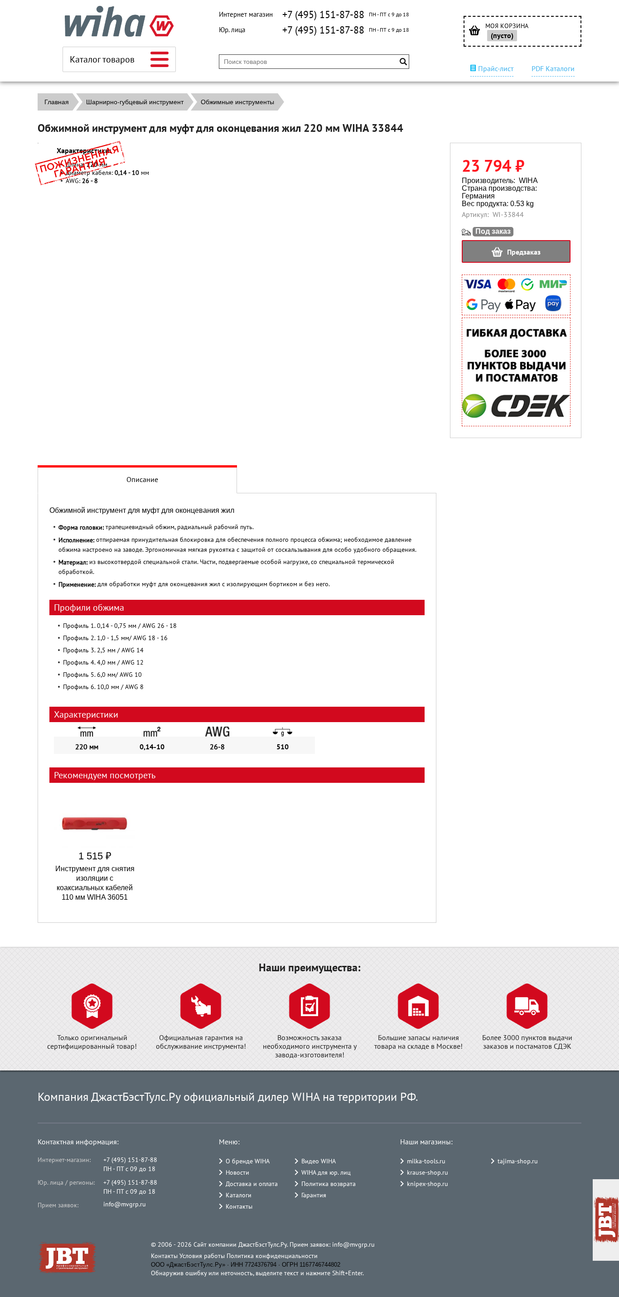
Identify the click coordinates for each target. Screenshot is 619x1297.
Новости (237, 1172)
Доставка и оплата (252, 1184)
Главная (56, 102)
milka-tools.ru (426, 1161)
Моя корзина (506, 26)
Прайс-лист (495, 68)
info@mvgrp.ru (124, 1204)
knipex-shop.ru (427, 1184)
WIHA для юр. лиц (326, 1172)
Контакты (239, 1206)
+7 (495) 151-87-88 (323, 14)
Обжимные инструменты (237, 102)
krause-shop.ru (427, 1172)
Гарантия (313, 1195)
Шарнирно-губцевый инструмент (135, 102)
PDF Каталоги (553, 68)
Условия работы (202, 1256)
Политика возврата (328, 1184)
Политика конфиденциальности (272, 1256)
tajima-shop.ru (518, 1161)
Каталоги (238, 1195)
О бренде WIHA (248, 1161)
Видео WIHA (318, 1161)
